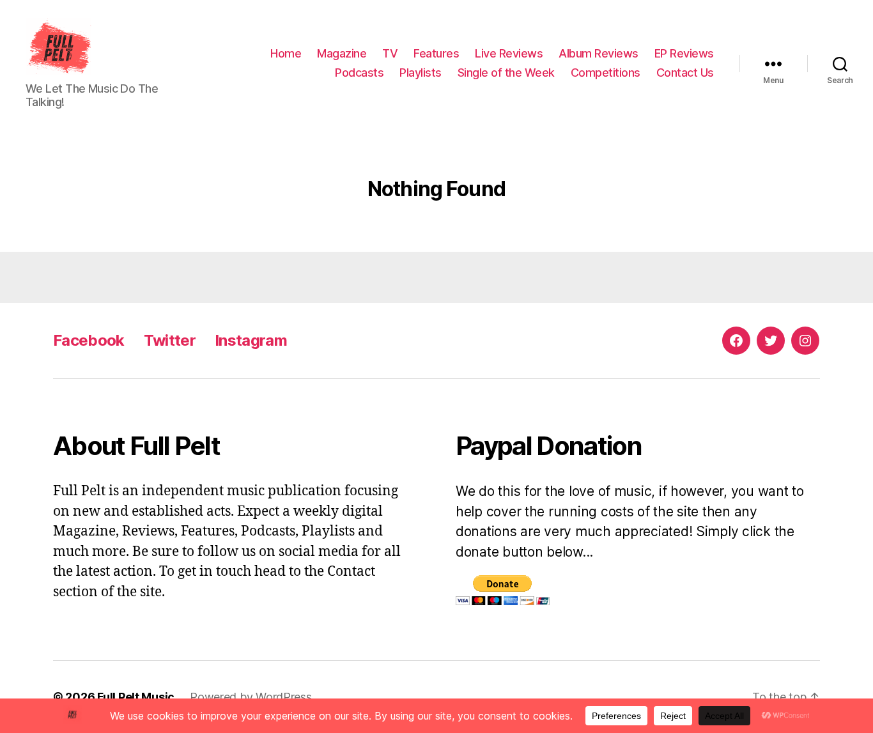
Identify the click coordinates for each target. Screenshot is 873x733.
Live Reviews (509, 53)
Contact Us (685, 72)
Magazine (341, 53)
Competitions (605, 72)
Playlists (420, 72)
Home (285, 53)
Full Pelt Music (135, 697)
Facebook (89, 340)
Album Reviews (598, 53)
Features (436, 53)
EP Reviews (684, 53)
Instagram (251, 340)
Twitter (170, 340)
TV (390, 53)
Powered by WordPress (251, 697)
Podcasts (359, 72)
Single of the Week (506, 72)
